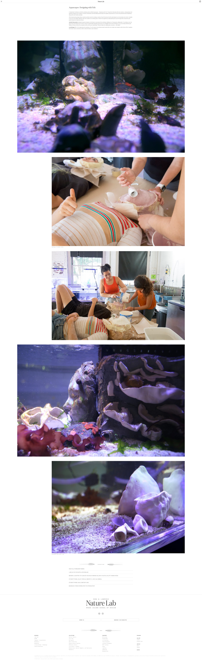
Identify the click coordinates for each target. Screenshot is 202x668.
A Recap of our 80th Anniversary (79, 572)
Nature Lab (101, 1)
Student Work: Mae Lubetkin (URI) (79, 582)
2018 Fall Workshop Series (76, 568)
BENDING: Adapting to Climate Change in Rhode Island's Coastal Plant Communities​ (93, 575)
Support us (81, 619)
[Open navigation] (1, 1)
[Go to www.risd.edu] (200, 1)
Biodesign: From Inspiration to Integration (82, 586)
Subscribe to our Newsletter (120, 619)
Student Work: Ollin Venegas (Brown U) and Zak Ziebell (85, 579)
